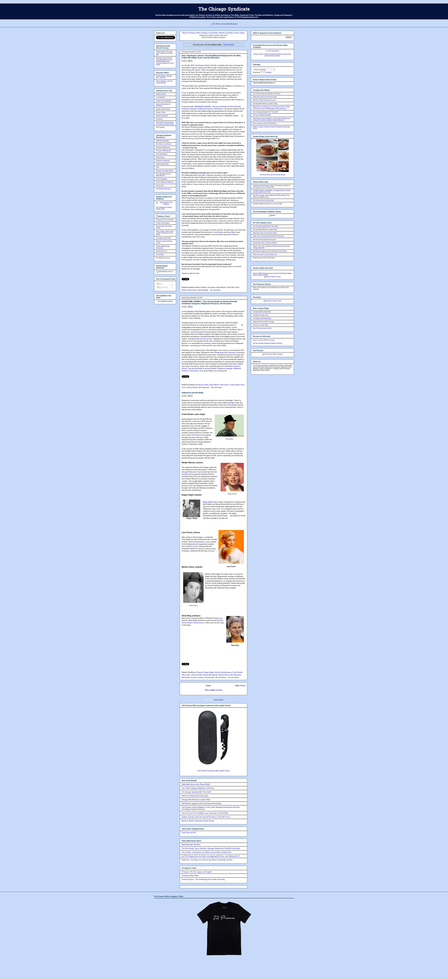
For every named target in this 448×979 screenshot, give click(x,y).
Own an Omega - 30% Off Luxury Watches (164, 82)
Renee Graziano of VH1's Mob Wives (264, 123)
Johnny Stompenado (196, 542)
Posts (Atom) (218, 700)
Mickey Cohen (193, 546)
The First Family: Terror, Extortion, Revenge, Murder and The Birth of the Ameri (211, 848)
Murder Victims (160, 112)
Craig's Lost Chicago (162, 223)
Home (208, 685)
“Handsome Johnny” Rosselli (205, 65)
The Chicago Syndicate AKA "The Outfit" (196, 792)
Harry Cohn (192, 290)
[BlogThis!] (185, 61)
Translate (268, 72)
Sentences (159, 119)
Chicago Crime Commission (165, 219)
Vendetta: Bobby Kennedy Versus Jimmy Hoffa (267, 204)
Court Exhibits (160, 97)
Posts (161, 284)
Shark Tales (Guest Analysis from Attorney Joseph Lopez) (165, 123)
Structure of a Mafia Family (164, 170)
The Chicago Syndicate (224, 9)
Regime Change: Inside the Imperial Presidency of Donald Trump (206, 817)
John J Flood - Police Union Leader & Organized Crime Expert (164, 233)
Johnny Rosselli (196, 332)
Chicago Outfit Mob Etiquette (262, 115)
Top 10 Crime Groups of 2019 (262, 328)
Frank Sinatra (218, 232)
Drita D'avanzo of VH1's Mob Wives (264, 258)
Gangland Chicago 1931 (260, 315)
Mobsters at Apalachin (163, 160)
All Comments (163, 287)
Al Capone (193, 68)
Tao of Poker (160, 254)
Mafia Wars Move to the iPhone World (196, 784)
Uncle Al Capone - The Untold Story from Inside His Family (203, 879)
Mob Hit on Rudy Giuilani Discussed (195, 796)
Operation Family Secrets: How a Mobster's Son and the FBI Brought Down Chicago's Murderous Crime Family (165, 61)
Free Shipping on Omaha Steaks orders (164, 208)
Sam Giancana (203, 387)
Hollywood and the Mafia (192, 393)
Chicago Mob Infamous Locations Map (196, 800)
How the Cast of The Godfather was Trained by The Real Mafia (205, 813)
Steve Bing (186, 677)
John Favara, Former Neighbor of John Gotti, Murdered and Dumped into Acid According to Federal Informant (271, 119)
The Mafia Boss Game (163, 258)
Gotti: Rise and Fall (189, 833)
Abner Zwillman (219, 161)
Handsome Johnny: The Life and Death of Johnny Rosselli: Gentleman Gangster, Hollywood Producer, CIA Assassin (211, 368)
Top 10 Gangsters (161, 179)
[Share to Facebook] (189, 61)
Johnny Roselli (202, 290)
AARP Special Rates (162, 141)
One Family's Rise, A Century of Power (265, 243)
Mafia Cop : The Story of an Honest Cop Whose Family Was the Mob (207, 860)
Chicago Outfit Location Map (262, 312)
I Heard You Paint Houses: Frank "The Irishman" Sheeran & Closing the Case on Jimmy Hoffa (271, 186)
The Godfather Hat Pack (165, 301)
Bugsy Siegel (207, 502)
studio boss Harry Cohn (203, 339)
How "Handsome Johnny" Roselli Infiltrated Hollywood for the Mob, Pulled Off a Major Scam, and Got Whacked (211, 57)
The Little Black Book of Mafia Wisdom (163, 174)
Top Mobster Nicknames (163, 189)
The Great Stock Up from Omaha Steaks (272, 175)
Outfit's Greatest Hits (162, 164)
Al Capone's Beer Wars (190, 875)
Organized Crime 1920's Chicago (263, 322)
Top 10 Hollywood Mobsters (165, 182)
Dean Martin (231, 232)
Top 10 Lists (160, 185)
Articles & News (161, 94)
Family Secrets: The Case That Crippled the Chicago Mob (164, 53)
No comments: (215, 290)
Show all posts (228, 45)
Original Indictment (162, 116)
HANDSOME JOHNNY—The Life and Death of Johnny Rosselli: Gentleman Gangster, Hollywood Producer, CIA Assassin (209, 302)
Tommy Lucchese (226, 453)
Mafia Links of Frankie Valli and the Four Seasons (268, 236)
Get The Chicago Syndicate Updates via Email (267, 343)
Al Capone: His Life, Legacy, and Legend (197, 872)
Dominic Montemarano (223, 672)
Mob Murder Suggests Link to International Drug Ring (201, 803)
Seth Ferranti (194, 273)
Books (206, 385)
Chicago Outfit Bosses (163, 147)
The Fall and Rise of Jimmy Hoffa (263, 200)
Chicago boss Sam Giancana (224, 352)
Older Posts (240, 685)
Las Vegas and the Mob (163, 238)
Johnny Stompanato (210, 675)
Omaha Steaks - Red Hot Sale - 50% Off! (164, 77)
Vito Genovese (210, 453)
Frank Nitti (201, 175)
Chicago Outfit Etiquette (163, 151)
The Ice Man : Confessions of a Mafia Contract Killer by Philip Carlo (206, 852)
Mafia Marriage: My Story (191, 844)
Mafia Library (160, 157)
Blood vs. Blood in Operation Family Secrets (198, 821)
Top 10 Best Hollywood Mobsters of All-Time (198, 788)
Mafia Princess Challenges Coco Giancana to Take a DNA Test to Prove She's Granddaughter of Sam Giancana (271, 107)
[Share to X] (187, 61)
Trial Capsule (160, 127)
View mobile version (213, 690)
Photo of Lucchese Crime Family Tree (265, 254)
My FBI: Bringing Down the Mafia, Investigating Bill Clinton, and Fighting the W (210, 856)
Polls (157, 167)
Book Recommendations (164, 144)
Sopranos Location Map (260, 325)
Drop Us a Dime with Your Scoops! (264, 340)
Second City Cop (161, 251)
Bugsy (225, 516)
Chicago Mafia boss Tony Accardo (194, 472)
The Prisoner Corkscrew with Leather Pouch (213, 771)
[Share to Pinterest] (191, 61)
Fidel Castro (232, 364)
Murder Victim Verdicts (163, 109)
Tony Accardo (209, 677)
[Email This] (183, 61)
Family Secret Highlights (163, 101)
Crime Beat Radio (161, 154)
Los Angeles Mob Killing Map (262, 318)
